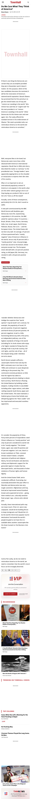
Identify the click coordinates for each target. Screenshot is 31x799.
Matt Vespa (5, 626)
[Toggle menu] (2, 2)
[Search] (28, 2)
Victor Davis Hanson (7, 675)
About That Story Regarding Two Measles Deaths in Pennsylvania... (14, 623)
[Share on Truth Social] (5, 570)
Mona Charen (4, 12)
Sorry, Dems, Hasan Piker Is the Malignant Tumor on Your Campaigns (14, 784)
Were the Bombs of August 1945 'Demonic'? (14, 673)
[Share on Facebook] (9, 570)
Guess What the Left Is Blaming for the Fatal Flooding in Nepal (14, 716)
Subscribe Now (23, 594)
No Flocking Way (7, 727)
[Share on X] (2, 570)
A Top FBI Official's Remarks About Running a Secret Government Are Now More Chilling (15, 649)
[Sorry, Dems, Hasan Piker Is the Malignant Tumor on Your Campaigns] (15, 774)
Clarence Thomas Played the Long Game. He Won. (15, 734)
